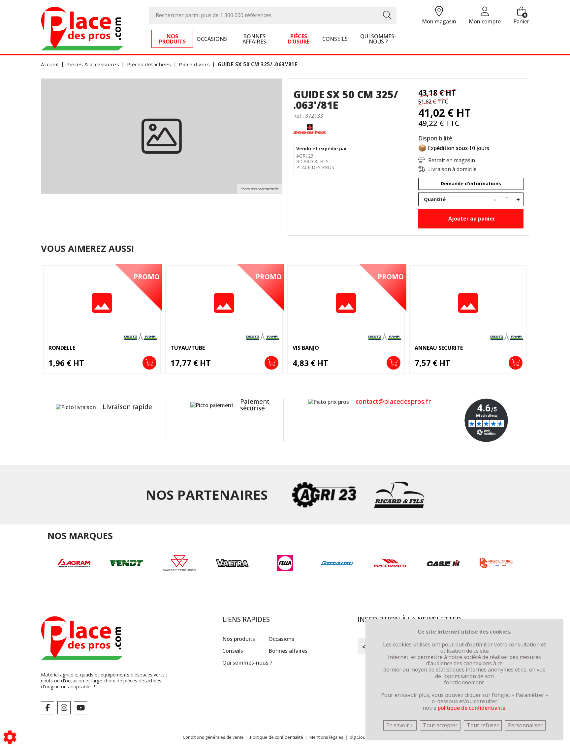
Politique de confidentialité (276, 737)
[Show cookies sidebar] (9, 737)
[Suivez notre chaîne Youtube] (80, 707)
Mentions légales (326, 737)
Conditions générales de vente (213, 737)
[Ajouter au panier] (149, 363)
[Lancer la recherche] (387, 15)
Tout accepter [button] (440, 725)
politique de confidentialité (471, 707)
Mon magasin (439, 21)
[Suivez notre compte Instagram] (64, 707)
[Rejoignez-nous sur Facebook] (47, 707)
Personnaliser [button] (525, 725)
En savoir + (400, 725)
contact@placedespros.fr (393, 401)
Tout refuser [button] (483, 725)
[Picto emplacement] (439, 11)
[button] (256, 64)
